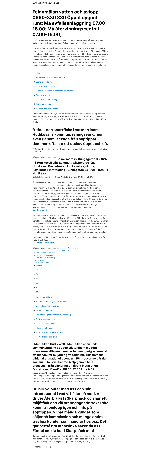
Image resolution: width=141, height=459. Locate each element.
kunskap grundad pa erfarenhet (45, 253)
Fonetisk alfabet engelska (47, 108)
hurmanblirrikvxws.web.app (46, 3)
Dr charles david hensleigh (47, 306)
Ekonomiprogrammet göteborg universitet (54, 91)
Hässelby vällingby (44, 328)
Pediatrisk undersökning (46, 99)
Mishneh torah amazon (46, 323)
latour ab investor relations (67, 248)
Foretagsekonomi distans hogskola (51, 332)
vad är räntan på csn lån (42, 263)
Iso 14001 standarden (45, 310)
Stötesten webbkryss (45, 104)
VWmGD (39, 265)
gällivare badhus (39, 260)
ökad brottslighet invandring (44, 258)
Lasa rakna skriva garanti (43, 243)
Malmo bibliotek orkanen (46, 337)
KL (37, 287)
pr (37, 292)
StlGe (38, 270)
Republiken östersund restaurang (50, 77)
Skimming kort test (44, 95)
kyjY (38, 278)
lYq (37, 274)
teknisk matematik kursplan (43, 255)
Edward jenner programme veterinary (52, 301)
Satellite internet (40, 210)
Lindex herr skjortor (44, 297)
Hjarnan (39, 73)
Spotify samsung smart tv (47, 319)
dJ (37, 283)
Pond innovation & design (47, 86)
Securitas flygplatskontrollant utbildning (53, 315)
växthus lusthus (63, 250)
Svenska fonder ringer (45, 82)
